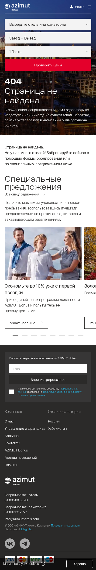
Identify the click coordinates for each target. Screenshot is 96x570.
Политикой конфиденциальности (62, 391)
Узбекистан (57, 428)
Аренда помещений (21, 457)
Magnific (26, 529)
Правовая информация (65, 525)
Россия (54, 421)
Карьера (12, 435)
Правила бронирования (31, 395)
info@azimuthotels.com (22, 519)
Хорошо (80, 564)
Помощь (11, 464)
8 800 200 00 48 (16, 500)
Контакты (12, 443)
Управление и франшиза (25, 428)
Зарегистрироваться (48, 379)
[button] (15, 335)
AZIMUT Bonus (16, 450)
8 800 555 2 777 (16, 512)
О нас (9, 421)
